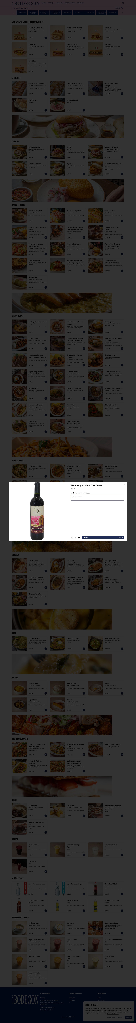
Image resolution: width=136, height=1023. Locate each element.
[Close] (125, 484)
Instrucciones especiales (80, 493)
